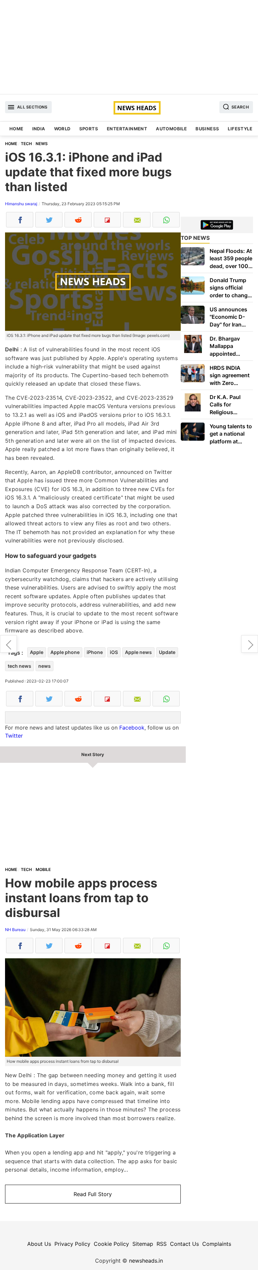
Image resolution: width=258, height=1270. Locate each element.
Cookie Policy (111, 1243)
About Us (39, 1243)
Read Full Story (93, 1194)
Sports (88, 128)
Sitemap (142, 1243)
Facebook (131, 727)
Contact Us (184, 1243)
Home (16, 128)
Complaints (216, 1243)
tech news (19, 666)
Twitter (14, 735)
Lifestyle (240, 128)
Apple (36, 652)
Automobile (171, 128)
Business (207, 128)
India (38, 128)
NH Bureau (15, 929)
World (62, 128)
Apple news (138, 652)
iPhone (95, 652)
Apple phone (65, 652)
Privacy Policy (72, 1243)
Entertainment (127, 128)
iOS (114, 652)
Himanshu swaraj (21, 203)
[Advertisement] (129, 47)
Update (167, 652)
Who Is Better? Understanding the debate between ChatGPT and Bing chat (249, 644)
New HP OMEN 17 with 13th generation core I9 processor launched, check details (8, 644)
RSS (162, 1243)
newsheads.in (146, 1260)
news (44, 666)
